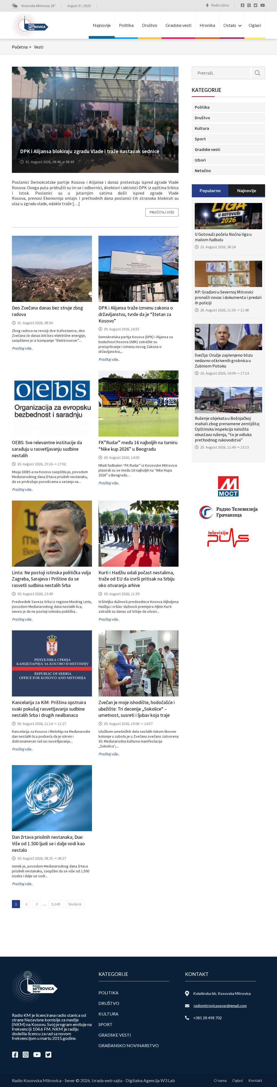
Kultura (202, 128)
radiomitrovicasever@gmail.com (220, 1005)
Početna (21, 47)
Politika (126, 25)
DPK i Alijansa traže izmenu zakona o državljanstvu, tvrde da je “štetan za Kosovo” (135, 314)
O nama (220, 1080)
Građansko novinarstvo (128, 1045)
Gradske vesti (178, 25)
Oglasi (255, 25)
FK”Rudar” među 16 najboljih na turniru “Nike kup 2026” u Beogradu (137, 445)
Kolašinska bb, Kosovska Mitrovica (222, 993)
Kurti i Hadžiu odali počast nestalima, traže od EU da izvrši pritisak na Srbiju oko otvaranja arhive (136, 579)
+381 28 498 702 (207, 1017)
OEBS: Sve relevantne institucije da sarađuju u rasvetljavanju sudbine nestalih (47, 449)
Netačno (203, 170)
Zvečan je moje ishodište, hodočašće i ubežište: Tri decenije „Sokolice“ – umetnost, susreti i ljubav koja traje (136, 708)
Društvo (149, 25)
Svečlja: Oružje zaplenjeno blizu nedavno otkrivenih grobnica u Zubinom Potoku (224, 360)
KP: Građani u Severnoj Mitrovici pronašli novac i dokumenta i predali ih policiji (228, 297)
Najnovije (102, 25)
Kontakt (255, 1080)
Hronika (207, 25)
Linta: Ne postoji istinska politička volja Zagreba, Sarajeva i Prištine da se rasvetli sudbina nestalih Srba (51, 579)
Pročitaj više (162, 212)
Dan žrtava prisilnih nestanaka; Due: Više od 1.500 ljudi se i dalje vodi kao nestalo (48, 843)
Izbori (200, 160)
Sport (200, 139)
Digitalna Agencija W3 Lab (150, 1080)
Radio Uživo (220, 5)
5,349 (55, 904)
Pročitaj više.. (22, 348)
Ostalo (229, 25)
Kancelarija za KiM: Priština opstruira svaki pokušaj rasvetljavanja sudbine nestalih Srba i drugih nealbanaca (49, 708)
